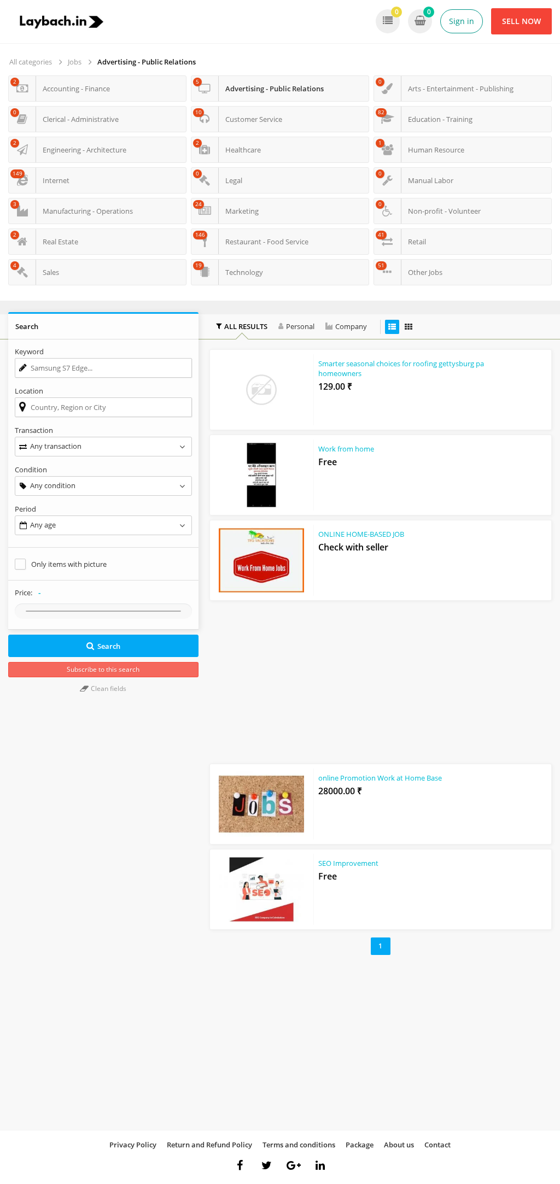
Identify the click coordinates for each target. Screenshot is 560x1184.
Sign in (461, 21)
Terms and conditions (298, 1144)
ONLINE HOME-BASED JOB (361, 534)
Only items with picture (69, 564)
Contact (437, 1144)
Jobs (74, 62)
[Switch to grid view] (408, 327)
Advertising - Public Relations (146, 62)
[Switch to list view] (392, 327)
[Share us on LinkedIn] (320, 1165)
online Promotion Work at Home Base (380, 778)
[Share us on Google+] (294, 1165)
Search (108, 646)
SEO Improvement (348, 863)
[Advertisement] (380, 679)
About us (399, 1144)
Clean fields (107, 688)
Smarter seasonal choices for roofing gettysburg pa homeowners (401, 368)
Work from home (346, 449)
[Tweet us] (267, 1165)
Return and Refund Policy (209, 1144)
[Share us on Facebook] (240, 1165)
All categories (30, 62)
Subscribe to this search (103, 669)
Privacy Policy (132, 1144)
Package (360, 1144)
